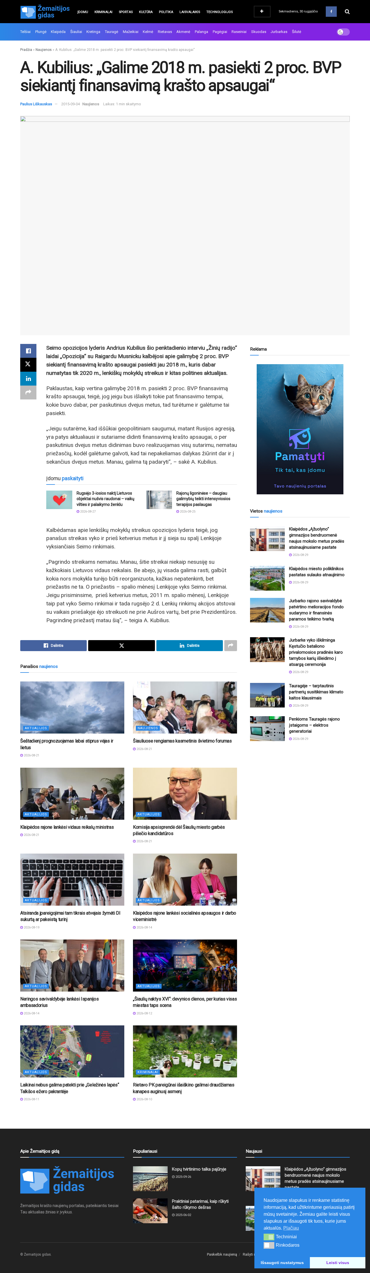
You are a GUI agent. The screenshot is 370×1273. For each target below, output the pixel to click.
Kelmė (148, 32)
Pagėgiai (220, 32)
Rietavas (165, 32)
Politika (166, 12)
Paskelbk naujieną (222, 1254)
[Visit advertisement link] (300, 429)
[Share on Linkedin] (28, 379)
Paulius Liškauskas (36, 104)
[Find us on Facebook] (331, 11)
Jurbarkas (279, 32)
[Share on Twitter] (28, 365)
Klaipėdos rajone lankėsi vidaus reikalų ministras (67, 827)
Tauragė (111, 32)
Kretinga (93, 32)
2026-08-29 (300, 555)
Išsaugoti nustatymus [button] (282, 1262)
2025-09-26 (183, 1177)
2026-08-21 (31, 755)
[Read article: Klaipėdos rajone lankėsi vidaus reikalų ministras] (72, 794)
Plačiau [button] (291, 1228)
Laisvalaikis (190, 12)
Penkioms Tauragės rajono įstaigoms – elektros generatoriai (314, 725)
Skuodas (258, 32)
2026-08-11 (31, 1099)
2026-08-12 (144, 1013)
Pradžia (26, 50)
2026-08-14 (144, 927)
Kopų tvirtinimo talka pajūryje (199, 1169)
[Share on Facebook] (28, 351)
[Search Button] (347, 11)
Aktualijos (36, 728)
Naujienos (44, 50)
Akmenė (183, 32)
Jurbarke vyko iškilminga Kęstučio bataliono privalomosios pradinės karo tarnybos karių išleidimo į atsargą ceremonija (316, 652)
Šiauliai (76, 32)
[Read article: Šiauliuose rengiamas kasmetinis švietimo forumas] (185, 707)
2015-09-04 (70, 104)
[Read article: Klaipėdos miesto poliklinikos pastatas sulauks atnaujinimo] (267, 578)
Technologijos (219, 12)
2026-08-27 (87, 511)
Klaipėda (58, 32)
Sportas (126, 12)
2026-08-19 (31, 927)
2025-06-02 (183, 1215)
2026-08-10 (144, 1099)
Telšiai (25, 32)
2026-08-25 (187, 511)
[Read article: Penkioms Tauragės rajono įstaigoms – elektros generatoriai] (267, 728)
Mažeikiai (130, 32)
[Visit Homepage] (44, 11)
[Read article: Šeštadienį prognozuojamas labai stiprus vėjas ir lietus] (72, 707)
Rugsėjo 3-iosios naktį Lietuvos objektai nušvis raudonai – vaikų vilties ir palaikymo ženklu (105, 499)
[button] (269, 1237)
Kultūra (146, 12)
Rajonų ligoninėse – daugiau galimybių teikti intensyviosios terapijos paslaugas (203, 499)
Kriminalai (103, 12)
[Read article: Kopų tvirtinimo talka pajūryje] (150, 1178)
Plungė (41, 32)
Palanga (201, 32)
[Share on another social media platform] (28, 392)
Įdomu (82, 12)
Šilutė (296, 32)
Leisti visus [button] (337, 1262)
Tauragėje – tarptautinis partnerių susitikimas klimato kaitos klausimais (316, 692)
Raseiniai (239, 32)
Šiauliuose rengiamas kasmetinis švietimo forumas (182, 741)
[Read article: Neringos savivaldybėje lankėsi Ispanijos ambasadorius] (72, 965)
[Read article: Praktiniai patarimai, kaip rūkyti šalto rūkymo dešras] (150, 1210)
